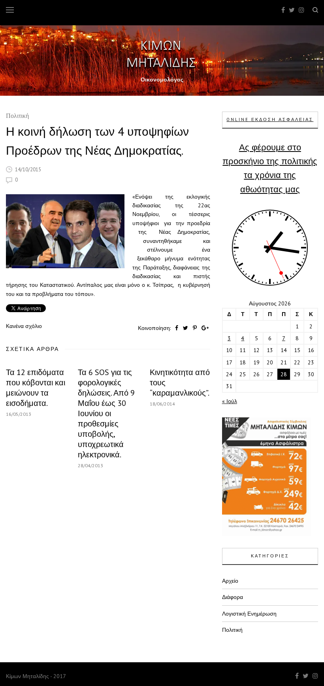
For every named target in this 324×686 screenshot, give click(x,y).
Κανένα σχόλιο (24, 326)
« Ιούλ (229, 401)
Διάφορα (232, 597)
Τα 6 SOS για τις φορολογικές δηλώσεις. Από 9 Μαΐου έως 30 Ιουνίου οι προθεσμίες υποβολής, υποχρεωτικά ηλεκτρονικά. (106, 413)
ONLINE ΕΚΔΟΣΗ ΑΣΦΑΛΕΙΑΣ (269, 119)
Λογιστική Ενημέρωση (249, 613)
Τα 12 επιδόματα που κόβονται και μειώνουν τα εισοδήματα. (35, 387)
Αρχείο (230, 580)
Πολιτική (17, 116)
